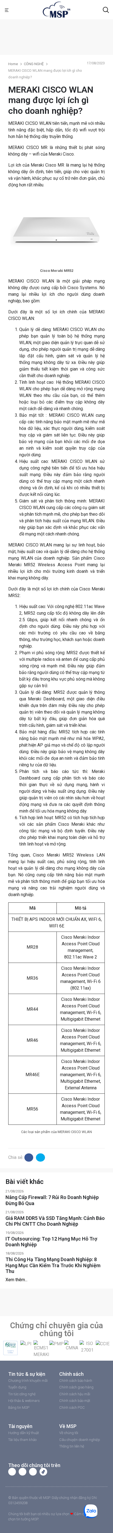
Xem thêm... (16, 1279)
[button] (8, 1349)
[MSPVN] (56, 9)
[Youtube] (22, 1472)
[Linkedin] (33, 1472)
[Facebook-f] (12, 1472)
